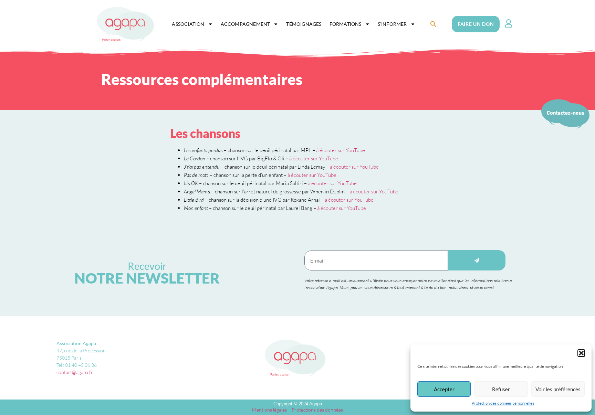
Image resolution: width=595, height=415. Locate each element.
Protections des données (317, 410)
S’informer (392, 24)
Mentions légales (269, 410)
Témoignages (303, 24)
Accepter (444, 389)
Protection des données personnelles (503, 403)
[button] (581, 353)
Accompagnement (245, 24)
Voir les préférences (558, 389)
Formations (346, 24)
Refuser (501, 389)
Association (188, 24)
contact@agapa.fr (74, 372)
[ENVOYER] (476, 260)
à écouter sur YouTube (340, 150)
